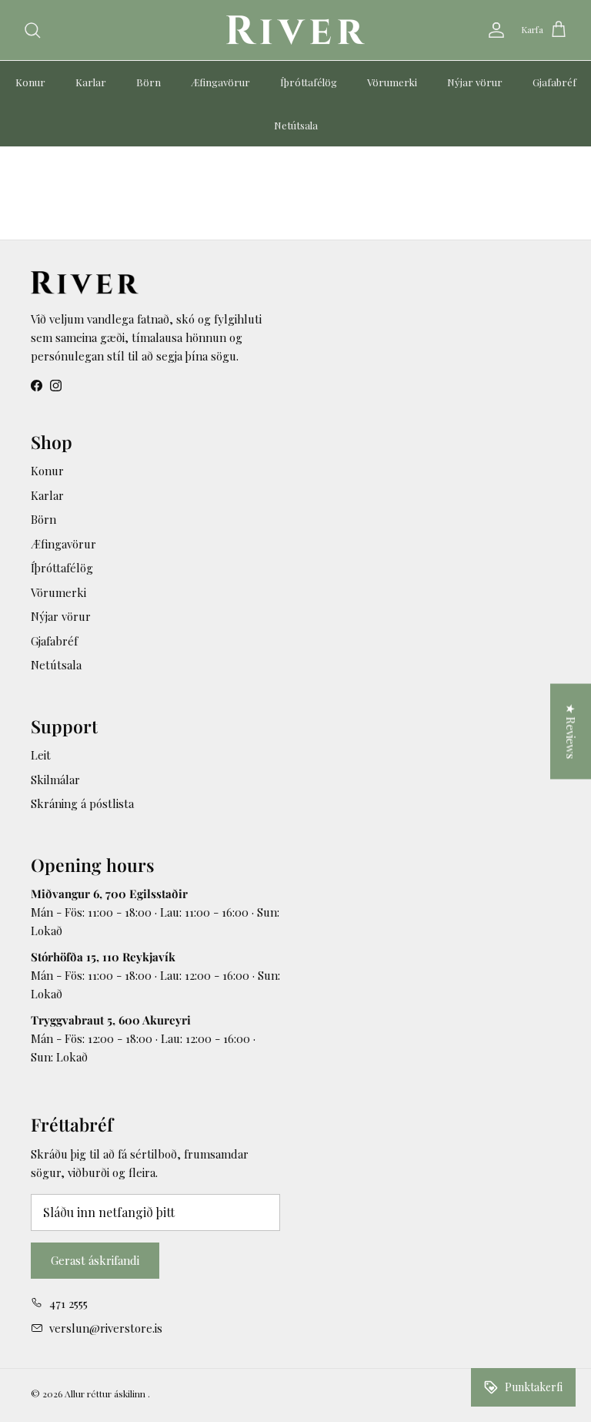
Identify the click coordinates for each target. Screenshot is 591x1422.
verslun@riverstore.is (105, 1328)
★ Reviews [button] (571, 732)
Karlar (90, 82)
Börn (148, 82)
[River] (295, 30)
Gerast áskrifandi (95, 1260)
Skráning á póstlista (82, 803)
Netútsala (296, 125)
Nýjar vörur (475, 82)
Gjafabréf (554, 82)
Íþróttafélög (308, 82)
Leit (41, 755)
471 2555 (68, 1303)
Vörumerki (392, 82)
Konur (30, 82)
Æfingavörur (220, 82)
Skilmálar (55, 779)
